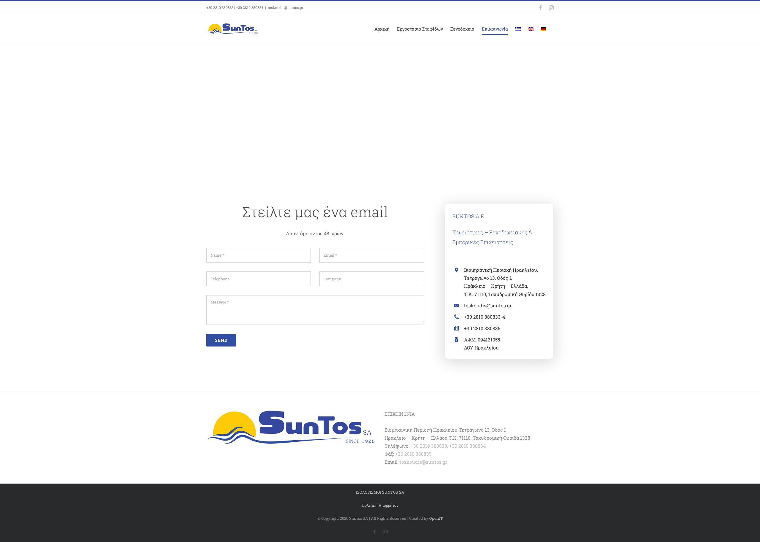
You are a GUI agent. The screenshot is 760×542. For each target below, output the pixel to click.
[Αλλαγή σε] (518, 29)
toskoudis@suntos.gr (285, 7)
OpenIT (436, 518)
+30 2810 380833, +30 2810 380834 (448, 446)
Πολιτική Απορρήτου (380, 505)
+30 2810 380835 (413, 454)
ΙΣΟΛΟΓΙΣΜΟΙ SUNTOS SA (380, 492)
